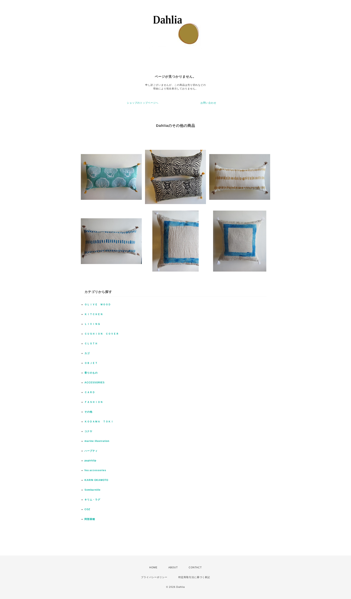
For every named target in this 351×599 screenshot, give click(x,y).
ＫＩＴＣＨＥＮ (93, 314)
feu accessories (95, 470)
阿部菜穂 (89, 519)
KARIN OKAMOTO (96, 480)
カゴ (87, 353)
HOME (153, 567)
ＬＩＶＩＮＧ (92, 324)
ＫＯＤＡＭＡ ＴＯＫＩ (99, 421)
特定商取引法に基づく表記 (194, 577)
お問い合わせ (208, 102)
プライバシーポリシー (154, 577)
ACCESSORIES (94, 382)
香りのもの (91, 372)
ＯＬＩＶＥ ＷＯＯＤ (97, 304)
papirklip (90, 460)
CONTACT (195, 567)
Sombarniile (92, 489)
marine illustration (96, 441)
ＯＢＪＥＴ (91, 363)
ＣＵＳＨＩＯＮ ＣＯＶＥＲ (101, 333)
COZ (87, 509)
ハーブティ (91, 450)
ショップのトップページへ (142, 102)
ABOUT (173, 567)
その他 (88, 411)
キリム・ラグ (92, 499)
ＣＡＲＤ (89, 392)
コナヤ (88, 431)
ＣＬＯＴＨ (91, 343)
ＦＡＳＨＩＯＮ (93, 402)
